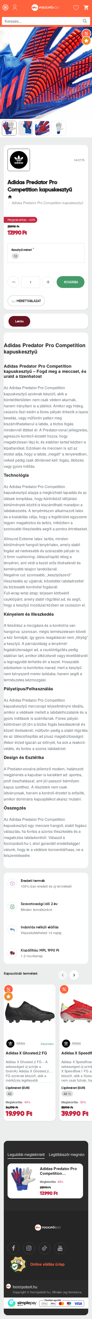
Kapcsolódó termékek (21, 973)
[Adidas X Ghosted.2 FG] (30, 1011)
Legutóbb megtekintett (26, 1154)
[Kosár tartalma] (85, 7)
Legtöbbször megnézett (68, 1154)
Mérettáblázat (29, 301)
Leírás (19, 321)
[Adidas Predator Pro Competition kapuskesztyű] (23, 1179)
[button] (70, 282)
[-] (13, 282)
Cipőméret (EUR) (18, 1088)
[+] (48, 282)
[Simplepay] (46, 1303)
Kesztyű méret (22, 250)
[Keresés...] (84, 21)
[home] (11, 195)
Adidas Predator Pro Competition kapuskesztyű (58, 1171)
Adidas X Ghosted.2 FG (26, 1053)
